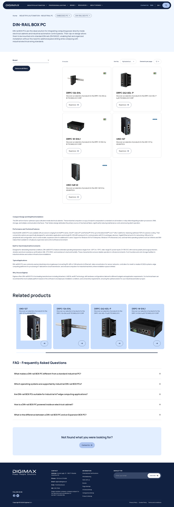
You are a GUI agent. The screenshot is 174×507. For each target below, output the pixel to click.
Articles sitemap (87, 489)
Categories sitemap (88, 493)
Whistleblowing (86, 476)
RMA (151, 5)
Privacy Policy (133, 502)
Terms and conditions (154, 502)
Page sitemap (86, 486)
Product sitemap (87, 496)
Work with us (86, 480)
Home (15, 16)
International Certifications (90, 473)
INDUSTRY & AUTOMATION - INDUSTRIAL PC (36, 16)
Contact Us (144, 5)
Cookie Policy (143, 502)
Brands (84, 483)
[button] (87, 373)
